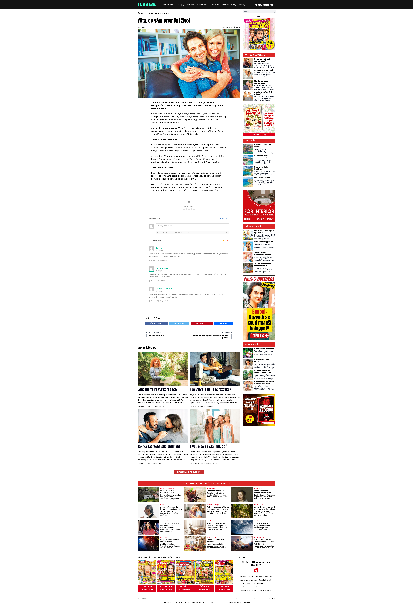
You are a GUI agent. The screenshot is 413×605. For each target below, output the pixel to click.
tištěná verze (147, 586)
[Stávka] (166, 232)
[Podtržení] (163, 232)
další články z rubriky (189, 472)
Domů (140, 13)
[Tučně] (157, 232)
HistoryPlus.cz (265, 590)
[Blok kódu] (178, 232)
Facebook (157, 323)
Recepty (181, 5)
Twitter (181, 323)
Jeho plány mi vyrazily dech (157, 389)
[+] (188, 232)
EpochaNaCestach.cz (248, 580)
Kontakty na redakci (239, 599)
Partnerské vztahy (229, 5)
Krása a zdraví (168, 5)
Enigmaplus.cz (263, 583)
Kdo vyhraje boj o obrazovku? (210, 389)
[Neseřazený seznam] (172, 232)
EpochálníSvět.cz (266, 580)
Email (225, 323)
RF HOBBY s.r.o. (145, 599)
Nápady (190, 5)
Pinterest (203, 323)
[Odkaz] (181, 232)
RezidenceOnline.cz (249, 590)
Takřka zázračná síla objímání (159, 446)
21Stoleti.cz (259, 587)
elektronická (147, 590)
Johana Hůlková (159, 406)
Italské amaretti (156, 335)
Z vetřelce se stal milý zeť (208, 446)
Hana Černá (141, 27)
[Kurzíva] (160, 232)
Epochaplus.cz (249, 583)
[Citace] (175, 232)
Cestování (215, 5)
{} (185, 232)
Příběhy (242, 5)
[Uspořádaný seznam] (169, 232)
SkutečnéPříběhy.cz (263, 576)
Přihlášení (225, 218)
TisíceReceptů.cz (245, 587)
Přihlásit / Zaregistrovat (264, 5)
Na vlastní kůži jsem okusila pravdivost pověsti (211, 336)
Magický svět (202, 5)
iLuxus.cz (269, 587)
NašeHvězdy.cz (246, 576)
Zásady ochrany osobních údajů (262, 599)
